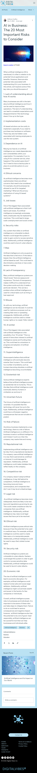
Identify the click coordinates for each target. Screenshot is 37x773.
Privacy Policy (23, 744)
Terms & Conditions (24, 742)
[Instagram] (8, 758)
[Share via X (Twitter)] (9, 643)
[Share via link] (17, 643)
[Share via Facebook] (4, 643)
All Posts (5, 10)
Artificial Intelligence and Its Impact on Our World (18, 679)
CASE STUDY (5, 752)
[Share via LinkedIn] (13, 643)
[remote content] (18, 65)
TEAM (3, 748)
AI (28, 627)
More (30, 10)
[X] (2, 758)
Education (7, 637)
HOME (3, 742)
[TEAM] (11, 748)
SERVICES (4, 746)
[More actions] (32, 20)
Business (22, 627)
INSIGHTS (4, 750)
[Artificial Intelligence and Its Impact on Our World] (18, 665)
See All (32, 652)
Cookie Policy (22, 746)
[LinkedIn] (13, 758)
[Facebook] (10, 758)
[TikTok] (5, 758)
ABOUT (3, 744)
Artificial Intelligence (18, 10)
